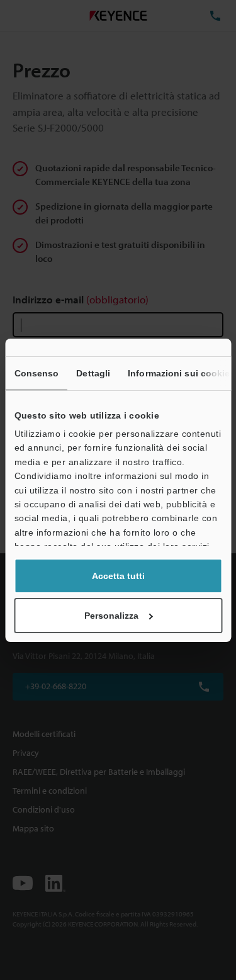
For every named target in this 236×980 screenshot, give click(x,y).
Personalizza (111, 616)
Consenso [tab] (36, 373)
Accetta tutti (118, 576)
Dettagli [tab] (93, 373)
